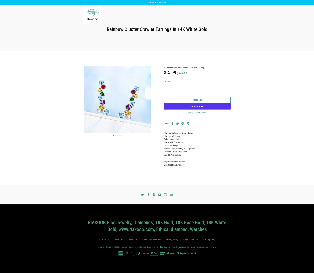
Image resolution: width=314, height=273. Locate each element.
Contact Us (197, 11)
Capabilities (171, 11)
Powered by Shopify (208, 247)
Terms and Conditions (151, 240)
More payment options (197, 113)
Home (144, 11)
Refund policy (208, 240)
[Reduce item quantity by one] (167, 87)
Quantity (168, 81)
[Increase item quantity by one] (179, 87)
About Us (185, 11)
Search (208, 11)
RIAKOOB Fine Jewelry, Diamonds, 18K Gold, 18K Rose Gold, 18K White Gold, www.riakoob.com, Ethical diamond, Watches (156, 247)
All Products (155, 11)
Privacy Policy (171, 240)
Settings (218, 11)
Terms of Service (190, 240)
